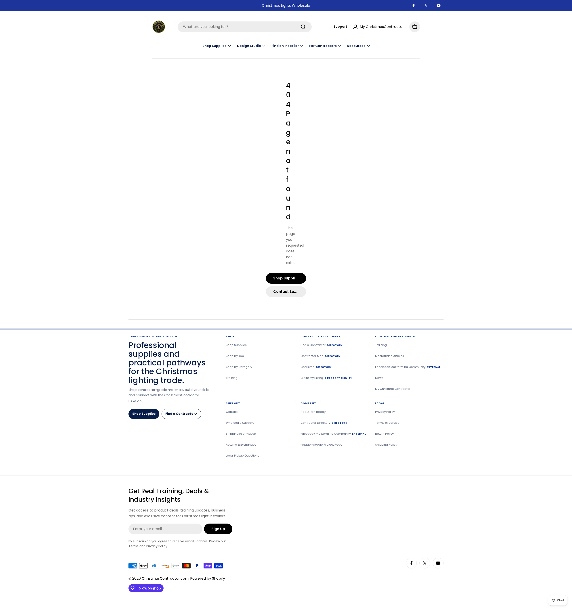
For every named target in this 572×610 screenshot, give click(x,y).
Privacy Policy (385, 412)
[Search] (303, 27)
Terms (133, 546)
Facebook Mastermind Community (407, 367)
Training (232, 378)
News (379, 378)
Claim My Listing (326, 378)
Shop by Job (235, 356)
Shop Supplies (144, 414)
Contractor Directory (324, 423)
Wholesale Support (240, 423)
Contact (232, 412)
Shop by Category (239, 367)
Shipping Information (241, 434)
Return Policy (384, 434)
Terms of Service (387, 423)
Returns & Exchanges (241, 444)
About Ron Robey (313, 412)
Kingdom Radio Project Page (321, 444)
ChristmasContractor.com (165, 578)
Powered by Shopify (207, 578)
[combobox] (245, 26)
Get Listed (316, 367)
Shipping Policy (386, 444)
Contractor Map (321, 356)
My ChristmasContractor (392, 389)
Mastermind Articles (389, 356)
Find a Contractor (182, 415)
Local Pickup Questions (242, 455)
